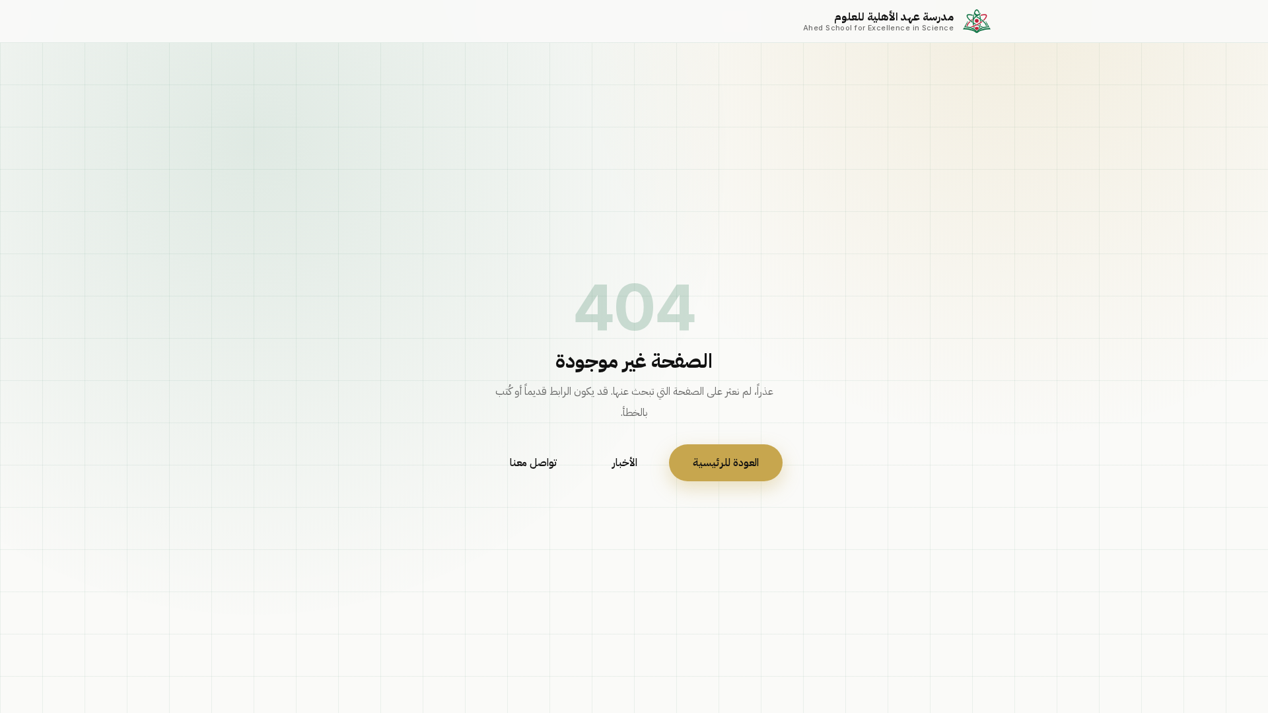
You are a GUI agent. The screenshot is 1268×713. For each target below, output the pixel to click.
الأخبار (624, 463)
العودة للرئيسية (726, 463)
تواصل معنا (533, 463)
